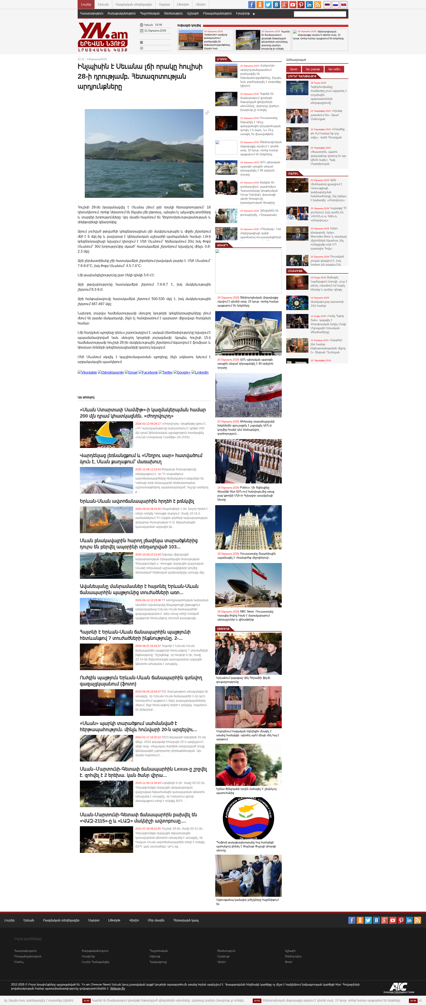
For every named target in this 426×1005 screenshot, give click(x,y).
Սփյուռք (223, 628)
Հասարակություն (91, 13)
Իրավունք (243, 13)
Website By (117, 988)
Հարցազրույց (158, 962)
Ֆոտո (288, 962)
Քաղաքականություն (122, 13)
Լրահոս (222, 59)
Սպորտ (164, 4)
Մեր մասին (156, 920)
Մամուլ (293, 173)
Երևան (103, 4)
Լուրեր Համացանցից (302, 76)
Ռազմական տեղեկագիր (134, 4)
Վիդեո (200, 4)
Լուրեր (86, 4)
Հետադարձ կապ (186, 920)
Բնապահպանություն (217, 13)
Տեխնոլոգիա (293, 956)
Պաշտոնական (150, 13)
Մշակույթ (295, 271)
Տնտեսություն (173, 13)
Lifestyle (183, 4)
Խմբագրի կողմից (189, 25)
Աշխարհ (193, 13)
